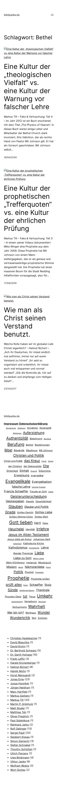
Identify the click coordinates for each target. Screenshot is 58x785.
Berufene (47, 439)
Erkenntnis (45, 470)
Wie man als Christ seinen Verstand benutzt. (25, 322)
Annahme (32, 428)
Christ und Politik (13, 461)
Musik (20, 567)
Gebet (50, 492)
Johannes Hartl (41, 539)
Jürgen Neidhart (20, 687)
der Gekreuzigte (33, 466)
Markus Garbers (20, 695)
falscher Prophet (38, 487)
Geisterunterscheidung (28, 496)
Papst (48, 567)
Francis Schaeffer (16, 491)
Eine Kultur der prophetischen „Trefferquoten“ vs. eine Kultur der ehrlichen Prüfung (28, 208)
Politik (18, 572)
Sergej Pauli (17, 732)
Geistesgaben (15, 501)
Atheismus (17, 433)
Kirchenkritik (34, 548)
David (44, 461)
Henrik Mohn (18, 671)
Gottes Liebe (43, 512)
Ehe (46, 466)
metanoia (31, 562)
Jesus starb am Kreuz (19, 539)
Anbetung (21, 428)
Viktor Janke (18, 761)
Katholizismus (18, 547)
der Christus (15, 466)
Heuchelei (16, 529)
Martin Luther (38, 559)
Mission (11, 567)
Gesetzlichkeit (43, 501)
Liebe (39, 553)
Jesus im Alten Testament (28, 535)
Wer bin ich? (15, 612)
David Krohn (17, 646)
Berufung (15, 444)
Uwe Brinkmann (19, 757)
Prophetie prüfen (40, 578)
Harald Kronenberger (23, 662)
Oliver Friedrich (19, 716)
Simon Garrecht (19, 741)
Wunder (44, 612)
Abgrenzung (11, 428)
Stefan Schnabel (20, 745)
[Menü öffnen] (52, 15)
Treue (32, 596)
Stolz (47, 584)
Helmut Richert (19, 667)
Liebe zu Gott (22, 558)
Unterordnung (17, 602)
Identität (30, 529)
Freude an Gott (38, 491)
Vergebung (30, 601)
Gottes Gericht (25, 512)
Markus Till (17, 699)
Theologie (42, 590)
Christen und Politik (28, 455)
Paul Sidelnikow (19, 720)
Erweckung (21, 475)
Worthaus (30, 612)
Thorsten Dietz (13, 596)
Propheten (39, 572)
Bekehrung (36, 438)
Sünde (13, 590)
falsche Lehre (21, 486)
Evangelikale (17, 481)
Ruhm (25, 585)
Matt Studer (17, 708)
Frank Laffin (17, 658)
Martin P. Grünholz (21, 704)
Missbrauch (44, 562)
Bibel (8, 450)
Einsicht (34, 471)
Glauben (16, 506)
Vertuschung (19, 607)
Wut (34, 618)
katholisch (17, 544)
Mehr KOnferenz (15, 562)
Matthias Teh (18, 712)
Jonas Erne (17, 679)
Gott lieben (21, 522)
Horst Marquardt (20, 675)
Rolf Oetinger (18, 728)
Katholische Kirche (33, 543)
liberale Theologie (23, 553)
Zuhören (42, 618)
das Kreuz (32, 461)
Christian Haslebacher (23, 638)
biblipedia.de (11, 14)
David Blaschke (19, 642)
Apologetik (45, 428)
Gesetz (30, 501)
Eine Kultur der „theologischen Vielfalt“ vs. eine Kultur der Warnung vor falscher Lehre (27, 86)
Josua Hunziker (19, 683)
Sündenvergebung (26, 590)
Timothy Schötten (21, 749)
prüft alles (14, 585)
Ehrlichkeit (12, 470)
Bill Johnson (46, 450)
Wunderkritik (20, 618)
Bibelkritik (19, 450)
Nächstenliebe (34, 567)
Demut (50, 461)
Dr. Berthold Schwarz (23, 650)
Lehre (45, 547)
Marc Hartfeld (18, 691)
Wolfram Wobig (19, 765)
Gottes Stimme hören (21, 516)
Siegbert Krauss (20, 737)
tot (25, 596)
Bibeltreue (32, 450)
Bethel (29, 444)
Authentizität (17, 438)
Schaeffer (36, 584)
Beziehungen (42, 444)
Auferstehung (33, 433)
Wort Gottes (17, 769)
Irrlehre (42, 529)
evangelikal (37, 475)
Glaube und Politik (36, 506)
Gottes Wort (41, 516)
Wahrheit (36, 606)
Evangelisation (42, 481)
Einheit (24, 470)
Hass (45, 523)
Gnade (10, 512)
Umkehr (45, 595)
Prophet (29, 572)
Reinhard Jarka (19, 724)
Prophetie (18, 578)
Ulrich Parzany (19, 753)
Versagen (42, 602)
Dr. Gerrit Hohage (21, 654)
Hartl (37, 523)
